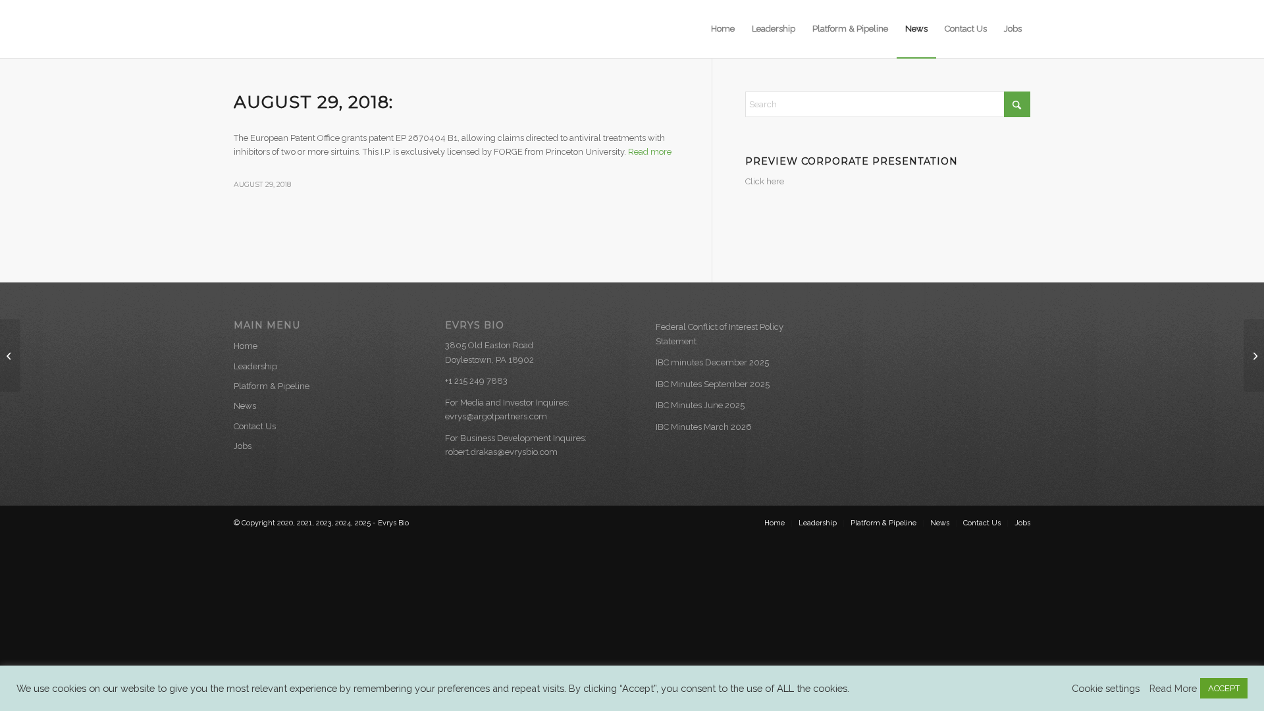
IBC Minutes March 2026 (704, 427)
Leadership (255, 366)
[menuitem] (722, 29)
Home (245, 346)
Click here (764, 181)
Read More (1173, 688)
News (245, 406)
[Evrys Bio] (296, 29)
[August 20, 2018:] (10, 355)
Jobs (242, 446)
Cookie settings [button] (1106, 688)
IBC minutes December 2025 (712, 362)
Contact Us (255, 426)
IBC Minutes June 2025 (700, 405)
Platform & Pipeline (271, 386)
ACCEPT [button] (1224, 688)
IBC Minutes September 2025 (713, 384)
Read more (650, 152)
